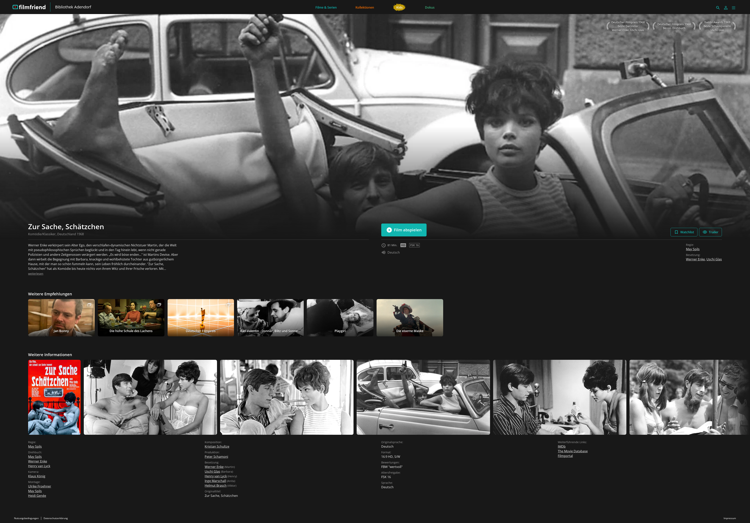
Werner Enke (695, 259)
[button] (734, 8)
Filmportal (565, 456)
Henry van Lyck (39, 466)
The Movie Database (573, 451)
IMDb (562, 446)
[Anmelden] (726, 8)
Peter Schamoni (216, 456)
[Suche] (718, 8)
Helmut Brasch (216, 485)
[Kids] (399, 7)
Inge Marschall (215, 481)
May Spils (693, 249)
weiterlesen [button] (35, 273)
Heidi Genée (37, 496)
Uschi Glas (714, 259)
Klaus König (36, 476)
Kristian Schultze (217, 446)
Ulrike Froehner (39, 486)
